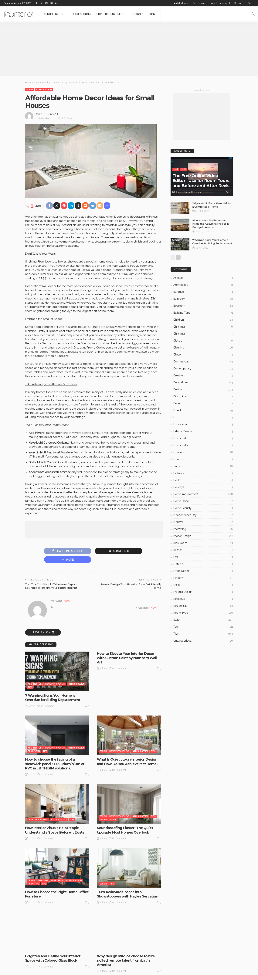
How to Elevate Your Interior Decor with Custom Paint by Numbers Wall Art (127, 658)
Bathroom (203, 298)
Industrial (203, 522)
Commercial (203, 361)
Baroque (203, 291)
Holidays (203, 487)
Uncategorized (108, 819)
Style (60, 948)
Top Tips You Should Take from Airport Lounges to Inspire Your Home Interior (51, 586)
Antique (203, 277)
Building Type (203, 312)
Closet (203, 354)
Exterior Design (203, 431)
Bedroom (203, 305)
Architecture (180, 3)
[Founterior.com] (19, 14)
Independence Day (203, 515)
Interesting (115, 948)
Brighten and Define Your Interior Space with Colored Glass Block (52, 958)
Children (203, 319)
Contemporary (203, 368)
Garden (203, 466)
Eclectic (203, 410)
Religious (203, 598)
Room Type (33, 883)
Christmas (203, 326)
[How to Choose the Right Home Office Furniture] (57, 868)
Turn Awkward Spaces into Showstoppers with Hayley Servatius (127, 894)
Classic (203, 340)
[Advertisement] (113, 49)
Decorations (199, 3)
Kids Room (203, 542)
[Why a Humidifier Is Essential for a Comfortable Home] (180, 208)
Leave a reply (41, 632)
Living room (203, 570)
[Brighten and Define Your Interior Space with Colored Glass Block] (57, 932)
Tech (175, 169)
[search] (253, 13)
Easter (203, 403)
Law (203, 556)
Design (238, 3)
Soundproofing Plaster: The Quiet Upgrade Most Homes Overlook (125, 830)
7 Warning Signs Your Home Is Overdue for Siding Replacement (52, 697)
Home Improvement (220, 3)
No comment (47, 706)
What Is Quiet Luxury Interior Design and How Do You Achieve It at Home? (127, 761)
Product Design (203, 591)
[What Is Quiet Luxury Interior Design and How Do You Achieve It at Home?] (129, 735)
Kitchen (203, 549)
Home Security (203, 508)
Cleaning (203, 347)
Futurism (203, 459)
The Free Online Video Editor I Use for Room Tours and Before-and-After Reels (200, 180)
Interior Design (44, 89)
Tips (250, 3)
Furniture (43, 880)
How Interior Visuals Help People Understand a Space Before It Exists (54, 830)
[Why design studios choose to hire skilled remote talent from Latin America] (129, 932)
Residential (34, 751)
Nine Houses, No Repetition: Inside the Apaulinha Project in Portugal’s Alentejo (210, 224)
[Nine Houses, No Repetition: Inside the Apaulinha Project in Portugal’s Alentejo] (180, 225)
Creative (203, 375)
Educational (203, 424)
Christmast (203, 333)
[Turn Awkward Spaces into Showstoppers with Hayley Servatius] (129, 868)
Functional (203, 438)
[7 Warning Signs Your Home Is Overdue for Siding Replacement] (57, 671)
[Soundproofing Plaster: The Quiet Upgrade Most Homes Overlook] (129, 804)
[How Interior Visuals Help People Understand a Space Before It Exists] (57, 804)
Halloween (203, 473)
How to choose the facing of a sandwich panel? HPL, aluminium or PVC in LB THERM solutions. (54, 763)
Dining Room (203, 396)
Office (203, 584)
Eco (203, 417)
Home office (57, 880)
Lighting (203, 563)
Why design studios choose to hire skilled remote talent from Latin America (126, 960)
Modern (203, 577)
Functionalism (203, 445)
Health (203, 480)
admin (39, 114)
